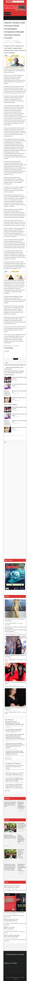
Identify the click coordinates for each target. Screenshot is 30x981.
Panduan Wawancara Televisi (10, 920)
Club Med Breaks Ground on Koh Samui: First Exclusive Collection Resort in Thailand (14, 767)
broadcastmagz (15, 40)
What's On (12, 42)
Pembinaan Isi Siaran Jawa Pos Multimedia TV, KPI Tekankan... (21, 867)
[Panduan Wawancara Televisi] (11, 919)
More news (7, 790)
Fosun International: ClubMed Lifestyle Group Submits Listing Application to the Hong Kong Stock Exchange (14, 779)
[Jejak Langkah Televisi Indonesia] (12, 885)
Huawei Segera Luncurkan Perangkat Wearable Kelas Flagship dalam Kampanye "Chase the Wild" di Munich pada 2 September (15, 745)
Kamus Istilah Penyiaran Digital (11, 936)
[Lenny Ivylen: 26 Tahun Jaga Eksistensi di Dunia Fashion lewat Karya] (16, 617)
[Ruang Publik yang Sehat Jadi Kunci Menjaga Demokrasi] (10, 827)
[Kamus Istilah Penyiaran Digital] (12, 935)
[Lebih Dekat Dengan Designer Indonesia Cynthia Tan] (16, 706)
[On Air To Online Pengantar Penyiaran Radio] (15, 911)
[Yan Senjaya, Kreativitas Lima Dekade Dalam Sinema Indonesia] (16, 628)
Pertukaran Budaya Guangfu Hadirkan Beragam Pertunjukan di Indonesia (13, 730)
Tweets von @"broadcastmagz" (11, 966)
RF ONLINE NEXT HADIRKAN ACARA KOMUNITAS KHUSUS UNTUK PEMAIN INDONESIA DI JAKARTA (14, 753)
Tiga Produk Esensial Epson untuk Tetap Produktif (13, 368)
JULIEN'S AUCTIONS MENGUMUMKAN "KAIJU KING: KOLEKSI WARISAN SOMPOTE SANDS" (14, 723)
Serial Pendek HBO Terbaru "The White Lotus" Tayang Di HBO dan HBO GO (14, 371)
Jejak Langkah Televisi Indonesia (11, 887)
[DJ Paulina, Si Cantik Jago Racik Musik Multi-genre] (16, 680)
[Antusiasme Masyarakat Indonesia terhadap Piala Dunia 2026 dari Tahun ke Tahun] (10, 806)
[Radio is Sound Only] (9, 927)
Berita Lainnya (8, 758)
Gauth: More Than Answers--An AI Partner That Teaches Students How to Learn (14, 773)
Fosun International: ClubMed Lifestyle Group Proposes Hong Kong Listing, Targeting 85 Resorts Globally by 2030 (14, 786)
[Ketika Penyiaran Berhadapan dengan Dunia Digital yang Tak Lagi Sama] (10, 839)
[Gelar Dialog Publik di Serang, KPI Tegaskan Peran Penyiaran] (10, 853)
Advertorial (6, 42)
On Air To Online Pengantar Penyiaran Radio (14, 912)
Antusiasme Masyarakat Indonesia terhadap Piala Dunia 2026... (21, 805)
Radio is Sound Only (8, 928)
